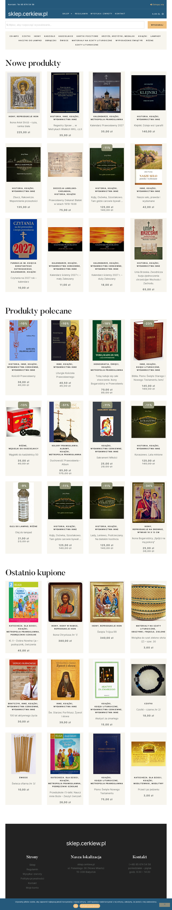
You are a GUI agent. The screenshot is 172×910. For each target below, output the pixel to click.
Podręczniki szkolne (23, 635)
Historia (55, 116)
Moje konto (32, 887)
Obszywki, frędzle (143, 632)
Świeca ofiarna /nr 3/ (23, 783)
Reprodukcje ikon (28, 116)
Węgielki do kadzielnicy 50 (23, 454)
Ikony (37, 36)
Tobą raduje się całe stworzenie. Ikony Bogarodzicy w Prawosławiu (107, 380)
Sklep (65, 14)
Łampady (156, 36)
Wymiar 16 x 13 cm (148, 532)
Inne (65, 116)
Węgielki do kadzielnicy (24, 449)
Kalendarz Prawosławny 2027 (107, 125)
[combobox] (74, 25)
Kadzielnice (66, 36)
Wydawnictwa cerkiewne (64, 266)
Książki (142, 36)
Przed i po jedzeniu (148, 789)
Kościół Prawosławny (23, 376)
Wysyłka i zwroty (101, 14)
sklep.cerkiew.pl (28, 13)
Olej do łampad (19, 526)
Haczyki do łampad (30, 40)
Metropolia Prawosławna (107, 119)
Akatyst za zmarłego (106, 718)
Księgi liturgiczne (147, 367)
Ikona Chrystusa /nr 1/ (65, 634)
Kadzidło (49, 36)
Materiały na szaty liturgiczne (92, 40)
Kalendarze (101, 116)
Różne (150, 40)
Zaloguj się (158, 4)
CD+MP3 (14, 36)
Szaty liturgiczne (86, 45)
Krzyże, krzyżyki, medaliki (118, 36)
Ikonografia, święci (106, 364)
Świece (64, 40)
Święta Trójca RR (107, 631)
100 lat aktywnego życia (23, 715)
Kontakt (120, 14)
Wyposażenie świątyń (129, 40)
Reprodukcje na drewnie (148, 529)
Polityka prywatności (32, 878)
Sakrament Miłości (106, 457)
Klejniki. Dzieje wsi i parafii (148, 125)
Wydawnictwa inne (65, 119)
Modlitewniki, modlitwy (149, 783)
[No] (164, 905)
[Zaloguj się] (151, 5)
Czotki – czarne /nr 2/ (148, 709)
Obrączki (51, 40)
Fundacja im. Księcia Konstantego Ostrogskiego (23, 266)
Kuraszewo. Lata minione (148, 454)
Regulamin (81, 14)
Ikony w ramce (69, 626)
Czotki (26, 36)
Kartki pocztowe (87, 36)
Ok (76, 906)
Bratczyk (14, 703)
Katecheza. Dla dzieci (23, 626)
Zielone (160, 632)
